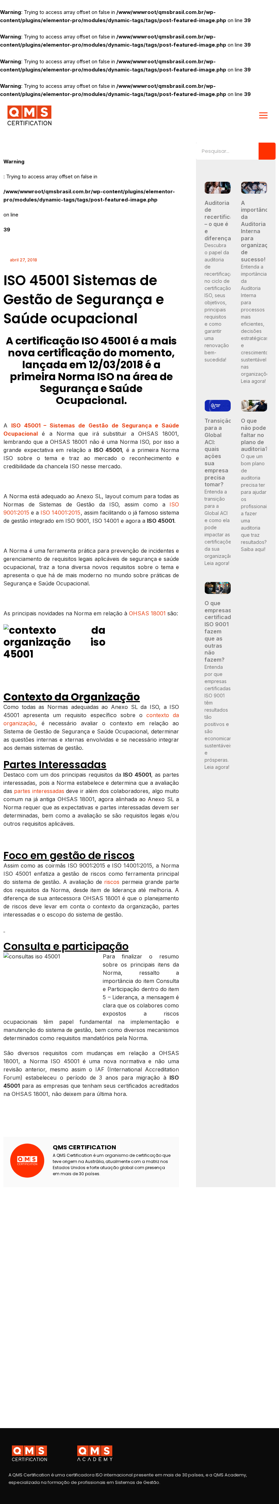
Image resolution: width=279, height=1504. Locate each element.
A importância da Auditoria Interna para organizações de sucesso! (259, 231)
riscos (111, 881)
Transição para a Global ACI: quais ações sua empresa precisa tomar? (218, 452)
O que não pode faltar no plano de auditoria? (254, 434)
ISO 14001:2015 (60, 512)
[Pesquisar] (267, 151)
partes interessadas (39, 791)
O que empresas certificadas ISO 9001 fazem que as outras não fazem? (220, 631)
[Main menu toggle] (263, 115)
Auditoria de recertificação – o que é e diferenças (224, 220)
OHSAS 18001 (147, 613)
